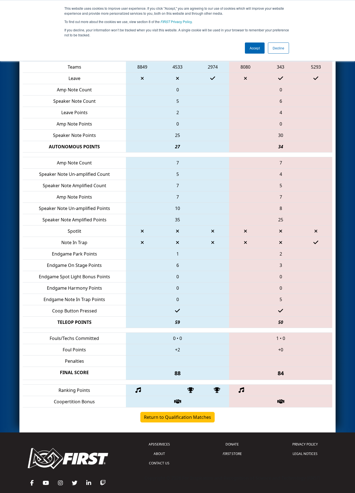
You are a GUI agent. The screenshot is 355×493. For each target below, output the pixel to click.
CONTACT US (159, 463)
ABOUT (159, 453)
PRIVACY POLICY (305, 444)
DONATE (232, 444)
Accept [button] (255, 48)
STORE (232, 453)
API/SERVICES (159, 444)
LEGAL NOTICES (305, 453)
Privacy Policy (176, 21)
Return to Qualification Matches (177, 417)
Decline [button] (278, 48)
